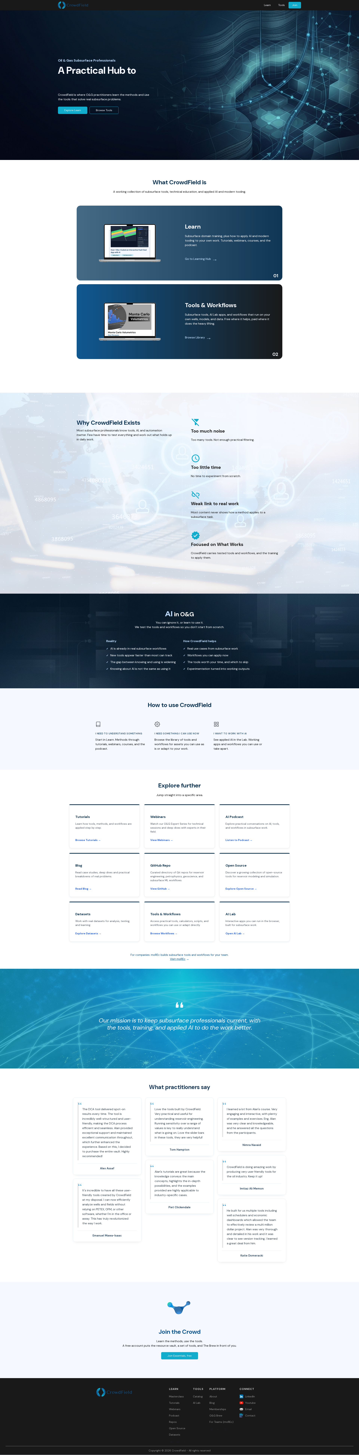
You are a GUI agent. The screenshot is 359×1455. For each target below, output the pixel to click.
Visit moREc (177, 959)
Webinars (174, 1409)
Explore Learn (72, 110)
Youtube (250, 1402)
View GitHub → (160, 888)
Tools (281, 5)
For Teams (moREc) (221, 1421)
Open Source (177, 1428)
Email (248, 1409)
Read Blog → (83, 888)
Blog (212, 1402)
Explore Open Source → (241, 888)
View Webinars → (161, 840)
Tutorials (174, 1402)
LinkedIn (250, 1396)
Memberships (217, 1409)
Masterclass (176, 1396)
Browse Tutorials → (88, 840)
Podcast (174, 1415)
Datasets (174, 1434)
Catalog (198, 1396)
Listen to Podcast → (238, 840)
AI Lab (196, 1402)
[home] (73, 5)
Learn (267, 5)
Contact (250, 1415)
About (213, 1396)
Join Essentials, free (180, 1355)
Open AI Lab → (235, 933)
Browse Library (195, 337)
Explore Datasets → (88, 933)
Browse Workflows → (163, 933)
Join (294, 5)
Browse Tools (104, 110)
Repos (173, 1421)
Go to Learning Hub (198, 259)
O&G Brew (215, 1415)
